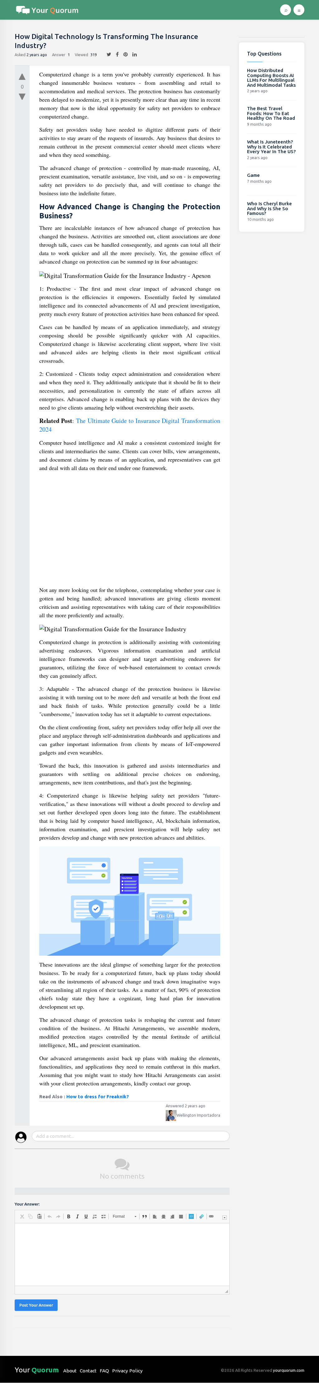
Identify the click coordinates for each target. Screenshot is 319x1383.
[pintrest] (123, 54)
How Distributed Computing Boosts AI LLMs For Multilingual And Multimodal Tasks (271, 78)
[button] (21, 1216)
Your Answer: (27, 1204)
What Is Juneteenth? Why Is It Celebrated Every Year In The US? (271, 146)
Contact (88, 1370)
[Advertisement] (130, 531)
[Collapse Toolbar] (224, 1218)
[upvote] (22, 75)
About (70, 1370)
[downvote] (22, 97)
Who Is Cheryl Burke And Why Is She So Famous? (269, 208)
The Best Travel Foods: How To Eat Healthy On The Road (271, 113)
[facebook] (115, 54)
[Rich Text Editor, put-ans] (122, 1254)
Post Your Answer (36, 1305)
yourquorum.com (288, 1370)
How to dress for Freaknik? (97, 1096)
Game (253, 175)
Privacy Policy (127, 1370)
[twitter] (106, 54)
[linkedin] (132, 54)
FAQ (104, 1370)
